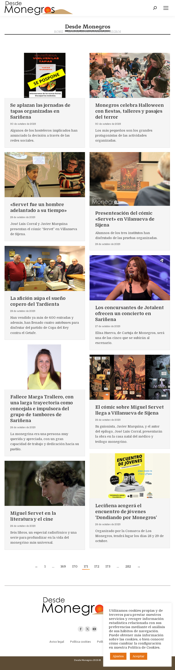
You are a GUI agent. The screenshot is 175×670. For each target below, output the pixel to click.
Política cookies (80, 641)
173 (108, 566)
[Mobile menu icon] (165, 8)
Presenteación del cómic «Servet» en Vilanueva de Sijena (124, 219)
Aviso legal (56, 641)
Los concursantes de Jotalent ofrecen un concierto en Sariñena (129, 313)
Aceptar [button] (138, 656)
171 (86, 566)
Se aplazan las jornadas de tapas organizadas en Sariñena (40, 111)
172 (96, 566)
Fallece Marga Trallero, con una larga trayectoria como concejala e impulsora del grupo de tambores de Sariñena (42, 408)
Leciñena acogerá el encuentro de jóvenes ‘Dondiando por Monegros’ (126, 511)
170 (74, 566)
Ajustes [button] (118, 656)
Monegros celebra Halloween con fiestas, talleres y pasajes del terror (129, 111)
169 (63, 566)
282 (128, 566)
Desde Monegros (87, 26)
